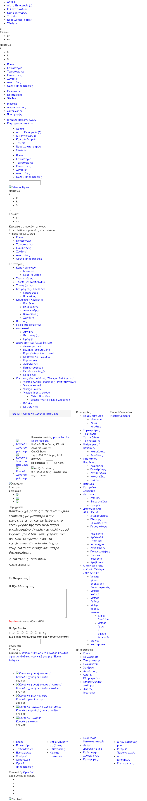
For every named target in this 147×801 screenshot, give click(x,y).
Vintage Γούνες (32, 389)
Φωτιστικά (22, 328)
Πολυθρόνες (31, 307)
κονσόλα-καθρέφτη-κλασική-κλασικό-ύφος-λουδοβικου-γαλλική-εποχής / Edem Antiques (39, 656)
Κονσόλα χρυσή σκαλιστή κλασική (37, 688)
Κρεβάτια (29, 374)
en (8, 39)
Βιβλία (27, 403)
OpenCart (28, 772)
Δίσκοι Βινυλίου (40, 396)
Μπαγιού (28, 271)
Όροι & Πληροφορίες (20, 85)
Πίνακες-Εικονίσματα (37, 349)
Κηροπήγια (30, 360)
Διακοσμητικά (32, 346)
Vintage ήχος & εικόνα (36, 392)
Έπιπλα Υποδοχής (34, 371)
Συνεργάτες (15, 110)
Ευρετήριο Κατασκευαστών (93, 739)
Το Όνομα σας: (19, 578)
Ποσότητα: (38, 462)
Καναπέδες (30, 314)
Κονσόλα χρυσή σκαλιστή (32, 677)
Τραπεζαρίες (24, 285)
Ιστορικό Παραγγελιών (21, 119)
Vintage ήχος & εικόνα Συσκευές (50, 399)
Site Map (12, 98)
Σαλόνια (28, 317)
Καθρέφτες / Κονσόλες (30, 289)
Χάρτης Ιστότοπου (89, 690)
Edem (10, 64)
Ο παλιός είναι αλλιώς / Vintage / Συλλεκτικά (45, 378)
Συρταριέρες (24, 278)
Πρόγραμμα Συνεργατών (91, 753)
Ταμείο (11, 16)
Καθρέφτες (30, 292)
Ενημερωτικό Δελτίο (20, 123)
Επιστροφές (14, 94)
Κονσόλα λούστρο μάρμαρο (40, 413)
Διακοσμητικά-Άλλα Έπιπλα (34, 342)
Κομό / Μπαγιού (26, 267)
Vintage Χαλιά (32, 385)
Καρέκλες (29, 303)
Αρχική (11, 2)
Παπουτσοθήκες (33, 367)
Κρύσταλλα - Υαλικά (36, 357)
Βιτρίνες (21, 321)
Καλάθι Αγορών (17, 12)
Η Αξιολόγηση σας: (22, 586)
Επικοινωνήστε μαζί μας (92, 683)
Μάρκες (12, 103)
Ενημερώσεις (125, 763)
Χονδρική (12, 78)
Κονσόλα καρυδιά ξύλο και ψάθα (37, 710)
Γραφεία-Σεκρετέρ (28, 324)
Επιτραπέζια (31, 335)
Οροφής (28, 339)
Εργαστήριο (14, 68)
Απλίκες (28, 332)
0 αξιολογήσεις (41, 472)
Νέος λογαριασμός (19, 19)
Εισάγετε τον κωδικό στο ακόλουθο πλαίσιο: (39, 636)
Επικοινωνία (15, 91)
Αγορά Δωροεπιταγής (92, 746)
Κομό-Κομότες (32, 274)
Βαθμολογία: (18, 628)
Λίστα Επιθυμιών (19, 5)
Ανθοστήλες (30, 364)
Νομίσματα (30, 407)
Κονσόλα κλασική (27, 721)
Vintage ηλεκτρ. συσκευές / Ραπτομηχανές (49, 382)
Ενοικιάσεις (14, 75)
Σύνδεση (12, 23)
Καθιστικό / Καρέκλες (30, 299)
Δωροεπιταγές (16, 107)
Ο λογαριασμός (17, 9)
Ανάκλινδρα (31, 310)
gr (8, 35)
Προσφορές (14, 114)
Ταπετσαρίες (15, 71)
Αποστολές (14, 82)
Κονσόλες (29, 296)
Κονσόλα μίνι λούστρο (30, 699)
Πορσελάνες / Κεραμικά (38, 353)
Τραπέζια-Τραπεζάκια (30, 282)
